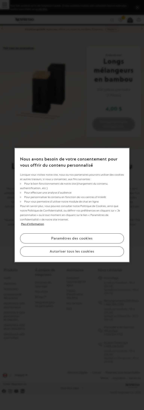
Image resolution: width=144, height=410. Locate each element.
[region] (72, 205)
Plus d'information (32, 224)
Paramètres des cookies (72, 238)
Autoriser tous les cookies (72, 251)
